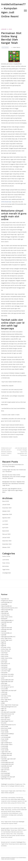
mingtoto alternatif (6, 753)
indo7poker (4, 665)
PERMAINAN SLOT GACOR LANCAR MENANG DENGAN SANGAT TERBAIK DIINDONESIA (6, 451)
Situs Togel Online (6, 638)
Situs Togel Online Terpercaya (9, 705)
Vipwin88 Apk (5, 613)
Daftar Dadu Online (6, 658)
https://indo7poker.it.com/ (8, 724)
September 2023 (7, 514)
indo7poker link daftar (7, 674)
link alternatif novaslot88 (8, 712)
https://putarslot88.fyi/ (7, 733)
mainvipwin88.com (6, 633)
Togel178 (3, 624)
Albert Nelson (16, 47)
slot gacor (4, 771)
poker (2, 678)
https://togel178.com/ (7, 721)
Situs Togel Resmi (6, 699)
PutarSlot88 (4, 746)
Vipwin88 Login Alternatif (8, 759)
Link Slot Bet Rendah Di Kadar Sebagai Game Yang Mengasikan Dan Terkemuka (21, 451)
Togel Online (5, 569)
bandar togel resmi (6, 640)
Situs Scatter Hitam (6, 744)
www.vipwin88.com (6, 602)
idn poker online (5, 647)
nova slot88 (4, 688)
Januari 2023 (6, 537)
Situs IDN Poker (5, 651)
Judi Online (5, 559)
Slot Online (5, 47)
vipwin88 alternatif (6, 622)
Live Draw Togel (5, 670)
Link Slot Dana (5, 615)
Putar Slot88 (4, 732)
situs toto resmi (5, 719)
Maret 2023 (5, 531)
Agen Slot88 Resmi (6, 742)
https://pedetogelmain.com (9, 706)
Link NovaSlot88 (5, 737)
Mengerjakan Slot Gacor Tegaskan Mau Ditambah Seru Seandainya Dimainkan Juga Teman (13, 483)
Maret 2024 (5, 501)
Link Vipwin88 (5, 768)
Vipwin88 (3, 626)
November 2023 (6, 508)
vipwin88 (3, 631)
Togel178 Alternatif (6, 627)
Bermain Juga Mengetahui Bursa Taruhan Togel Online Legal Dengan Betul (12, 490)
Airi (5, 859)
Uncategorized (6, 573)
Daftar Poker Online (6, 617)
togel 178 (3, 708)
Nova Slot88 (4, 726)
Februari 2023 (6, 534)
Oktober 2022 (6, 547)
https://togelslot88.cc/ (7, 620)
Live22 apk (4, 692)
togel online (4, 701)
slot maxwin (4, 697)
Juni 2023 (5, 524)
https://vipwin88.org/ (7, 609)
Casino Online (6, 556)
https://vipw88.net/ (6, 606)
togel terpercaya (5, 778)
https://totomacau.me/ (7, 714)
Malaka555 (4, 618)
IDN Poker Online (6, 696)
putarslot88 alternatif (7, 679)
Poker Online (6, 563)
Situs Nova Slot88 (6, 728)
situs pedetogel (5, 773)
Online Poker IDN (6, 649)
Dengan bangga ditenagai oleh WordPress (13, 857)
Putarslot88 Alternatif (7, 762)
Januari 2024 (6, 504)
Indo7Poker (4, 652)
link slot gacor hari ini (7, 687)
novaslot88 (4, 604)
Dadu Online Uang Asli (7, 792)
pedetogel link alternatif (8, 777)
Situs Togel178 (5, 717)
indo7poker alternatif (7, 676)
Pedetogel (4, 784)
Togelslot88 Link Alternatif (8, 690)
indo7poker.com (5, 685)
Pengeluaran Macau (7, 600)
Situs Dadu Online (19, 799)
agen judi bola (5, 769)
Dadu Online (4, 654)
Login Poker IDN (5, 751)
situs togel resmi (6, 715)
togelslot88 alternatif (7, 681)
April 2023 (5, 527)
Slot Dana (4, 757)
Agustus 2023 (6, 517)
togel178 (3, 642)
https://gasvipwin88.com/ (8, 636)
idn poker (4, 723)
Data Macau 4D (5, 663)
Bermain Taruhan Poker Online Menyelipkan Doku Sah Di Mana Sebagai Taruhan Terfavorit (13, 476)
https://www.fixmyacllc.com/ (9, 608)
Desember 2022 (6, 540)
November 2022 (6, 544)
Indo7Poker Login (6, 669)
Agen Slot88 (4, 611)
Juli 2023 (5, 521)
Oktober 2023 (6, 511)
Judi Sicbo (4, 660)
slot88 (3, 703)
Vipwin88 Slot (5, 599)
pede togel (4, 661)
